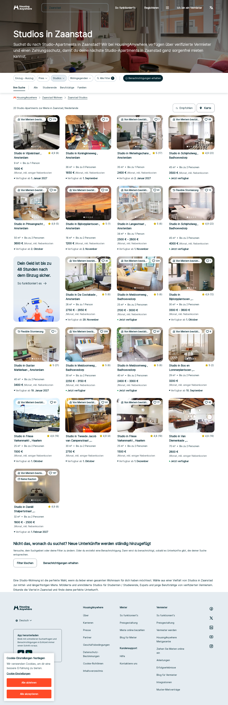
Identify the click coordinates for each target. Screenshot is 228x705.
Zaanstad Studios (77, 97)
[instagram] (211, 646)
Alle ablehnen (29, 682)
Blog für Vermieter (167, 674)
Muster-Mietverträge (168, 689)
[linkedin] (211, 627)
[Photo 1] (32, 147)
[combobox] (77, 8)
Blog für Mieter (128, 637)
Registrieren (151, 7)
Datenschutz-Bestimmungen (91, 654)
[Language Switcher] (211, 7)
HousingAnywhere (27, 97)
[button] (24, 78)
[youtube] (211, 636)
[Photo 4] (38, 147)
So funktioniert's (129, 615)
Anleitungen (163, 660)
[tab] (19, 87)
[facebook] (211, 608)
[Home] (22, 7)
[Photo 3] (36, 147)
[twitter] (211, 618)
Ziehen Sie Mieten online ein (170, 650)
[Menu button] (167, 7)
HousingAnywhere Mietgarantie (167, 639)
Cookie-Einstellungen (18, 673)
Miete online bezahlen (132, 630)
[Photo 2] (34, 147)
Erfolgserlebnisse (166, 667)
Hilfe (122, 656)
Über (86, 615)
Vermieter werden (167, 630)
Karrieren (88, 622)
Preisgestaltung (129, 622)
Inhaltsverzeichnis (93, 670)
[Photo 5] (40, 147)
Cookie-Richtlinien (93, 663)
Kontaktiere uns (128, 663)
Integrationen (164, 682)
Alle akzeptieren (29, 693)
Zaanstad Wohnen (52, 97)
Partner (87, 637)
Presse (87, 630)
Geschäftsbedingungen (96, 644)
